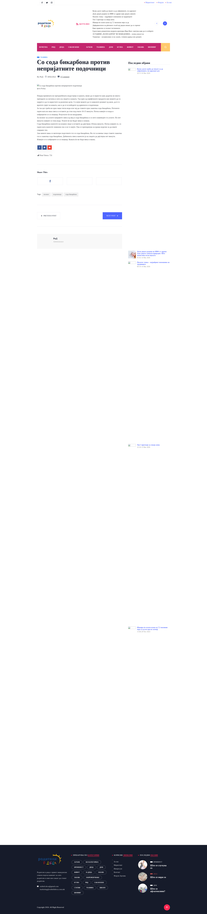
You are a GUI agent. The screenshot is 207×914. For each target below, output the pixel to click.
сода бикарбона (71, 194)
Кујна (120, 47)
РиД (41, 77)
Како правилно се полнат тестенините (106, 28)
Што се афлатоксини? (157, 890)
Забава (140, 47)
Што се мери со (158, 877)
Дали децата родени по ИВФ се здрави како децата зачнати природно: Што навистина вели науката (152, 253)
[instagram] (52, 2)
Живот (130, 47)
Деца (91, 867)
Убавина (100, 47)
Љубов (89, 47)
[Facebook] (42, 2)
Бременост (78, 867)
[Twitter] (47, 2)
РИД (53, 47)
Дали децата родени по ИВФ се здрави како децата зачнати (114, 14)
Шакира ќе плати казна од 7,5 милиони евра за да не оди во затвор (152, 628)
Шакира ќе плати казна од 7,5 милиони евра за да (111, 22)
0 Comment (64, 77)
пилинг (46, 194)
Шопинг (152, 47)
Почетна (43, 47)
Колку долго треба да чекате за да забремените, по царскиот (114, 11)
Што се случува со (158, 866)
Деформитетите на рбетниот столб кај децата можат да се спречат (116, 25)
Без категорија (92, 862)
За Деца (89, 872)
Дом (111, 47)
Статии (77, 888)
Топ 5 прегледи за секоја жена (103, 20)
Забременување (92, 877)
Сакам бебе (73, 47)
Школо (102, 888)
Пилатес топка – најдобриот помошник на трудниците (112, 17)
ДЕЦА (61, 47)
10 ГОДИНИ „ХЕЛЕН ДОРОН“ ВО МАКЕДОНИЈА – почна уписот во (118, 34)
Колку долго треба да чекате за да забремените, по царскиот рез (150, 70)
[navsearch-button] (165, 47)
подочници (57, 194)
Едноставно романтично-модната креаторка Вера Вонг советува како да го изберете (123, 31)
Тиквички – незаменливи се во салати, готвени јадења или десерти (117, 37)
